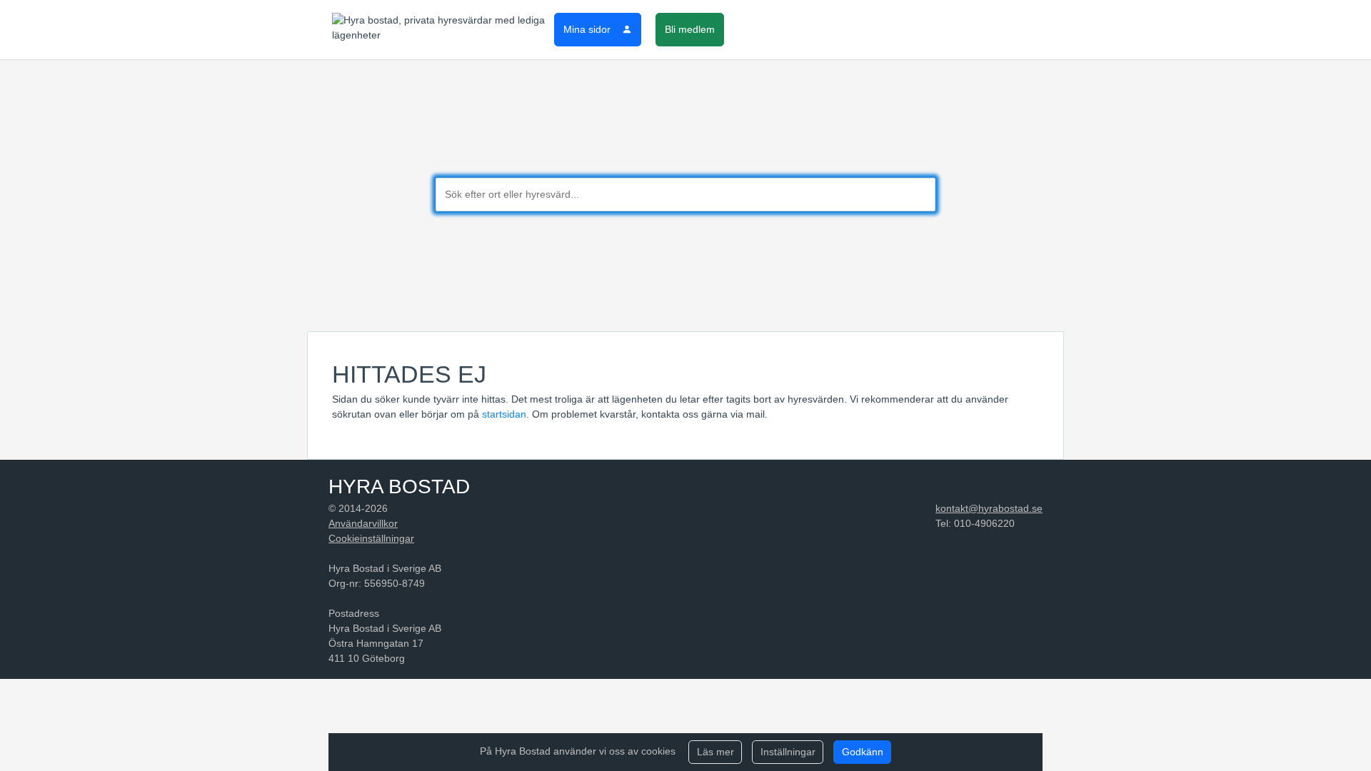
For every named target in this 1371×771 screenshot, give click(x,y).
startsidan (504, 414)
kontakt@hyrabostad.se (989, 508)
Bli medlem (690, 29)
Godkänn (862, 751)
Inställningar (787, 751)
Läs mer (715, 751)
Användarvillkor (363, 523)
